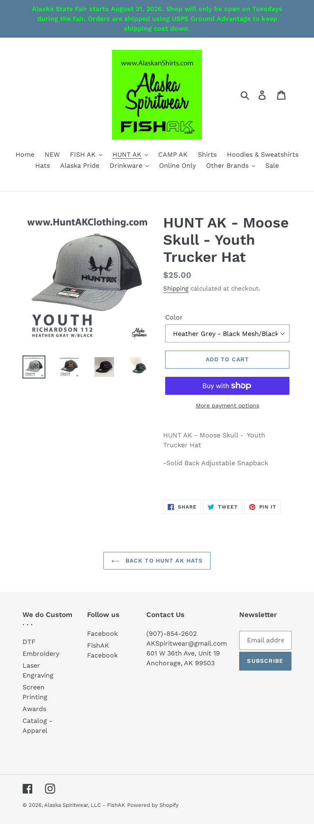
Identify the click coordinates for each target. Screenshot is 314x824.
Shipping (175, 288)
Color (174, 317)
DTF (29, 642)
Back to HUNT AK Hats (163, 560)
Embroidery (40, 653)
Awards (34, 709)
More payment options (227, 405)
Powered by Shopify (153, 805)
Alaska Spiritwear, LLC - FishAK (84, 805)
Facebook (102, 633)
